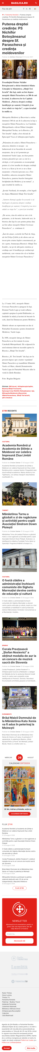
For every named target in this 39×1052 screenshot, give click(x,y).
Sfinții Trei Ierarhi (23, 395)
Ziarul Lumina (7, 995)
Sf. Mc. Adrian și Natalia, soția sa (17, 809)
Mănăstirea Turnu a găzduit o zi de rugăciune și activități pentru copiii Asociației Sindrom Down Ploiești (19, 520)
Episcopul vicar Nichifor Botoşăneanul (16, 391)
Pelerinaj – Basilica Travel (11, 1002)
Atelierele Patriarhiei (9, 1004)
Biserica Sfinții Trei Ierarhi (11, 389)
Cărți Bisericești (7, 1015)
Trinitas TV (6, 997)
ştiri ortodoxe (7, 398)
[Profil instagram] (30, 9)
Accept (7, 1048)
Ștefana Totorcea (16, 57)
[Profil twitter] (27, 9)
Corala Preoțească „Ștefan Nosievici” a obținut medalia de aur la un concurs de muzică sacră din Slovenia (19, 655)
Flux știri (19, 888)
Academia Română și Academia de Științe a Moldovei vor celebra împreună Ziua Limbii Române (17, 452)
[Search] (36, 3)
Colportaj (5, 1013)
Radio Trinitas (7, 993)
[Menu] (3, 3)
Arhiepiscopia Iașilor (25, 386)
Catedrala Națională (9, 1006)
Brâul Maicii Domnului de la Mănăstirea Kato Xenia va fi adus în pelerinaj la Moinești (19, 722)
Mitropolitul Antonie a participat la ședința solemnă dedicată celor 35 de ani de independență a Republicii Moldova (17, 879)
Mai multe (31, 1048)
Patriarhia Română (11, 15)
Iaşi (33, 391)
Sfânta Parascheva (9, 395)
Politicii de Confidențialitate (11, 1042)
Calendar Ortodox (19, 814)
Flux (7, 824)
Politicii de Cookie (27, 1040)
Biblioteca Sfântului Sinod (11, 1009)
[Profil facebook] (23, 9)
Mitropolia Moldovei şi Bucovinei (14, 393)
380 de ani (13, 386)
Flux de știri (7, 9)
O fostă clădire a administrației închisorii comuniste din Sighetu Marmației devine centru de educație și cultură (19, 587)
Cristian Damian (15, 462)
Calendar (19, 763)
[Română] (35, 9)
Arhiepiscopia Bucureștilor (11, 1011)
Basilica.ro (19, 3)
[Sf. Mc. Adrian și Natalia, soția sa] (19, 786)
